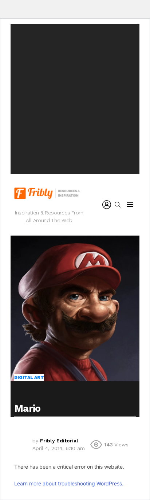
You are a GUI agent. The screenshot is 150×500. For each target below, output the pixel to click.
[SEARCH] (118, 204)
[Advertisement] (75, 99)
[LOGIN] (106, 204)
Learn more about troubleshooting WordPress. (68, 483)
